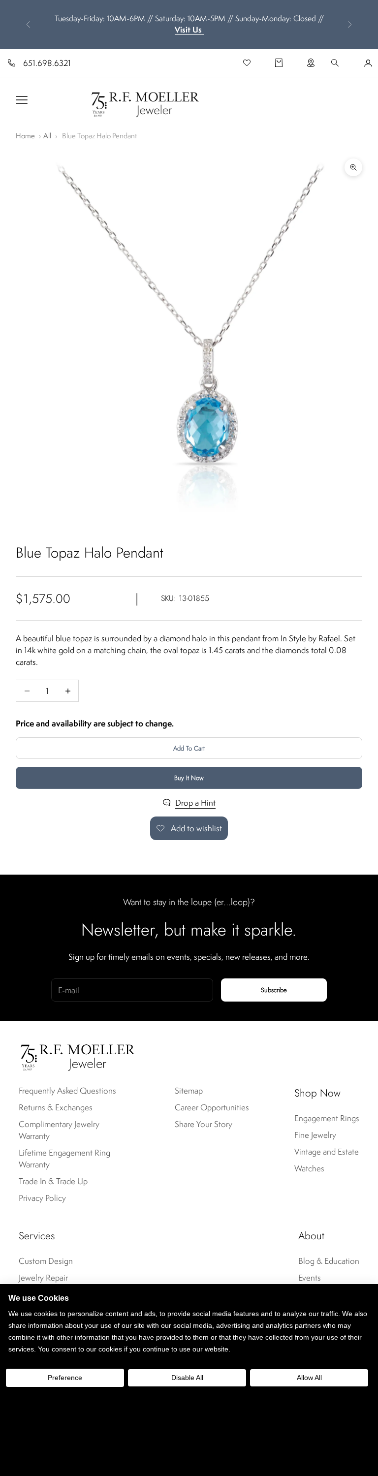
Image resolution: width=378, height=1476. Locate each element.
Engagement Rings (326, 1118)
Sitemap (189, 1090)
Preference (65, 1378)
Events (309, 1277)
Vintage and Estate (326, 1151)
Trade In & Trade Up (53, 1181)
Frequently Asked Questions (67, 1090)
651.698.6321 (47, 63)
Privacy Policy (42, 1198)
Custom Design (46, 1261)
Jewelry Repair (43, 1277)
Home (25, 135)
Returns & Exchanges (56, 1107)
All (47, 135)
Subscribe (274, 990)
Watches (309, 1168)
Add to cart (189, 748)
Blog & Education (328, 1261)
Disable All (187, 1378)
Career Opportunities (212, 1107)
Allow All (309, 1378)
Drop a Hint (195, 802)
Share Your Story (203, 1124)
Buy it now (189, 778)
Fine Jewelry (315, 1135)
